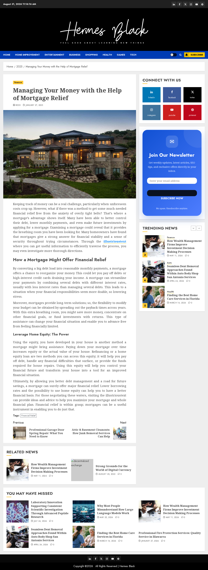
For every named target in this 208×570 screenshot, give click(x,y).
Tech (133, 54)
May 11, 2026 (40, 476)
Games (121, 54)
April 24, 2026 (177, 281)
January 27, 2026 (150, 541)
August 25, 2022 (106, 474)
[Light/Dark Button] (173, 54)
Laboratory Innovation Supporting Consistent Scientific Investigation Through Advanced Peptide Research (49, 509)
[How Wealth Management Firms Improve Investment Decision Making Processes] (17, 470)
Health (107, 54)
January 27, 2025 (34, 105)
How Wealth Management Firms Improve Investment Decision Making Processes (49, 468)
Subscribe (197, 54)
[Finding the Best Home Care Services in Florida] (154, 297)
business (74, 54)
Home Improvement (27, 54)
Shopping (91, 54)
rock (18, 105)
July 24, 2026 (40, 521)
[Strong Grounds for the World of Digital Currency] (82, 470)
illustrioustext (115, 241)
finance (18, 82)
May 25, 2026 (106, 517)
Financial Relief (28, 415)
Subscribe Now (172, 193)
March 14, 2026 (178, 303)
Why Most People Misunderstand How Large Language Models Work (115, 509)
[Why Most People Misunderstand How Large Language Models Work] (84, 511)
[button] (180, 55)
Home (6, 54)
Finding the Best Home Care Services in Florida (183, 297)
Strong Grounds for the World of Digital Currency (113, 468)
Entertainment (54, 54)
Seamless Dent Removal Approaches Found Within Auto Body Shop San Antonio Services (183, 271)
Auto (169, 263)
